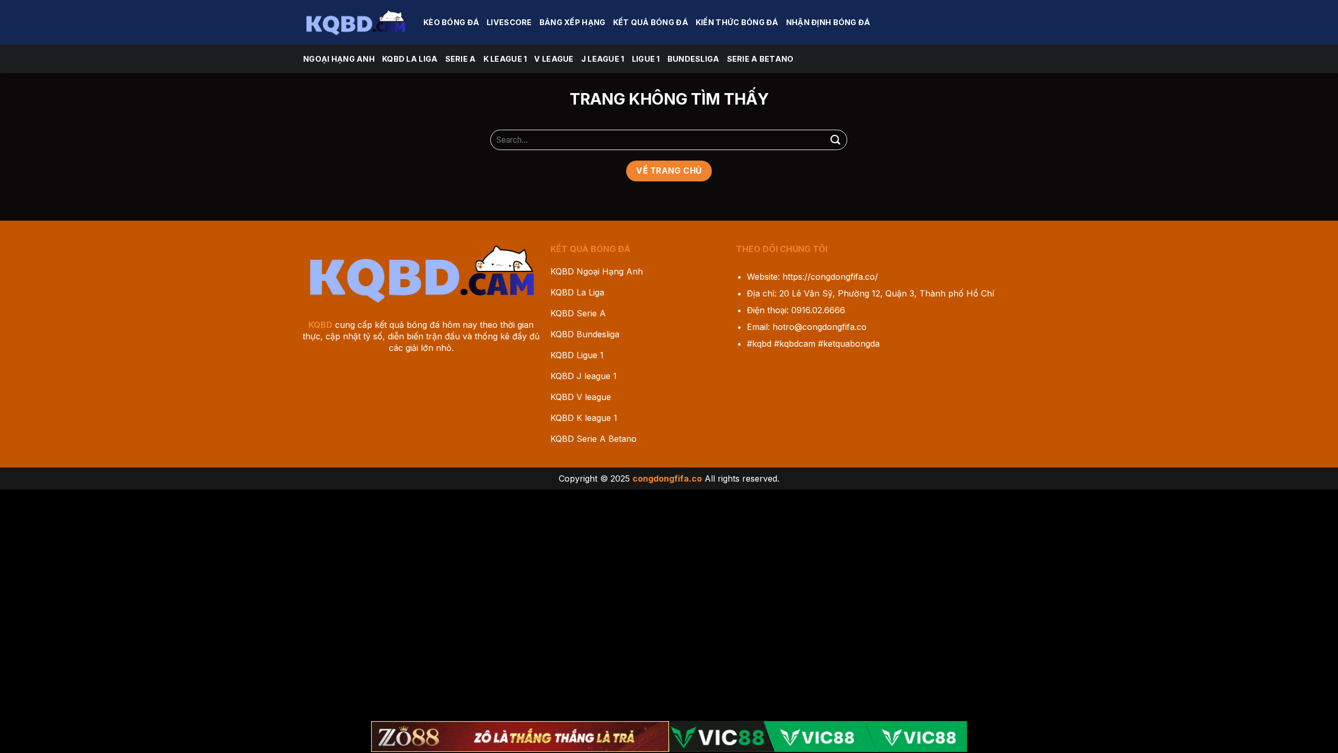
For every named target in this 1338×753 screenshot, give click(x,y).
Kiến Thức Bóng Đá (737, 22)
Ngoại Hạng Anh (339, 58)
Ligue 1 (646, 58)
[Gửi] (835, 140)
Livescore (509, 22)
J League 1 (603, 58)
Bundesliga (693, 58)
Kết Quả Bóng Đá (650, 22)
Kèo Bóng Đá (451, 22)
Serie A (460, 58)
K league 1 (505, 58)
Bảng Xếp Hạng (572, 22)
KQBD (320, 325)
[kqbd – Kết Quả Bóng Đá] (355, 22)
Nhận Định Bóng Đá (828, 22)
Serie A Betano (760, 58)
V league (553, 58)
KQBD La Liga (409, 58)
